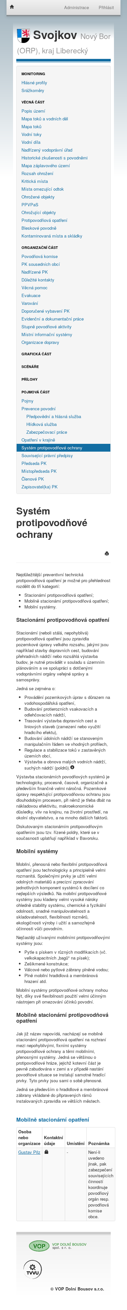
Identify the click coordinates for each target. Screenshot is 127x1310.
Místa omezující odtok (42, 189)
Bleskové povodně (38, 228)
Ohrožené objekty (38, 197)
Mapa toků (31, 126)
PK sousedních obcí (40, 264)
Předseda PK (34, 463)
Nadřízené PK (34, 272)
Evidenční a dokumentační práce (52, 319)
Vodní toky (31, 134)
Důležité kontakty (37, 280)
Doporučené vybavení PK (45, 311)
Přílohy (29, 379)
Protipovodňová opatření (44, 220)
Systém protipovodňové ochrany (51, 447)
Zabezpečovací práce (46, 432)
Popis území (33, 111)
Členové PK (32, 479)
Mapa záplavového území (45, 165)
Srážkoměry (32, 90)
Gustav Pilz (29, 1152)
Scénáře (30, 366)
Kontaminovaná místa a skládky (51, 236)
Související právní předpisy (47, 455)
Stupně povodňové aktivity (46, 326)
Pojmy (27, 401)
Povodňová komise (39, 256)
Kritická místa (34, 181)
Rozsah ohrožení (37, 173)
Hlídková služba (41, 424)
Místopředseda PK (39, 471)
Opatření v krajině (38, 440)
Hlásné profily (34, 82)
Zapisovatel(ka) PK (39, 487)
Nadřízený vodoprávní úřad (46, 150)
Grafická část (36, 353)
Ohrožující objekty (38, 212)
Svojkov (55, 34)
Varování (29, 303)
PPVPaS (29, 204)
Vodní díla (30, 142)
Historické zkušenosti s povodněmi (54, 158)
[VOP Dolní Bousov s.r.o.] (55, 1243)
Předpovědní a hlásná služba (53, 416)
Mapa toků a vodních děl (44, 119)
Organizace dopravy (40, 342)
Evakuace (30, 295)
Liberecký (72, 50)
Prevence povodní (38, 408)
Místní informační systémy (46, 334)
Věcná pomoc (34, 287)
